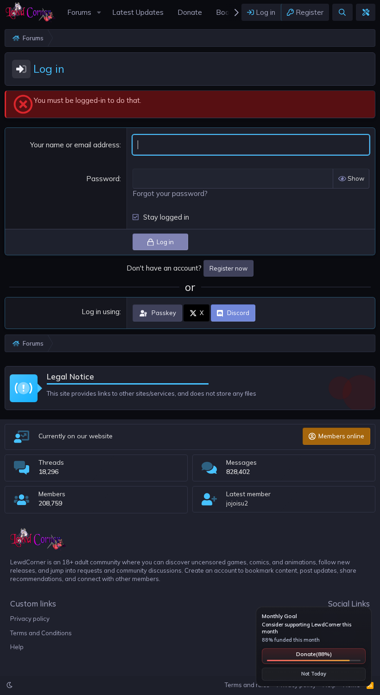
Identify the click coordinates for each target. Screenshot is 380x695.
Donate (314, 654)
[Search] (342, 12)
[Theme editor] (365, 12)
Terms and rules (247, 685)
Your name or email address (75, 144)
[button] (98, 12)
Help (17, 647)
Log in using (101, 311)
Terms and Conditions (41, 633)
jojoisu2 (237, 503)
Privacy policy (30, 618)
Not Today (313, 673)
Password (103, 178)
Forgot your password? (170, 193)
